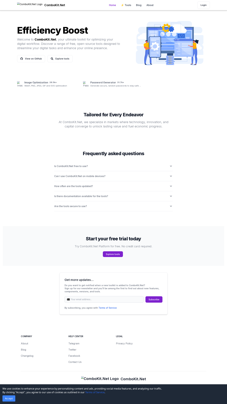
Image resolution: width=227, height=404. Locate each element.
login (204, 5)
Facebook (74, 355)
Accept (9, 398)
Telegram (73, 343)
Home (112, 5)
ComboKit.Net (133, 379)
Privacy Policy (124, 343)
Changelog (27, 355)
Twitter (72, 349)
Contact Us (75, 361)
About (149, 5)
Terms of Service (108, 307)
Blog (138, 5)
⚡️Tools (126, 5)
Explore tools (113, 254)
